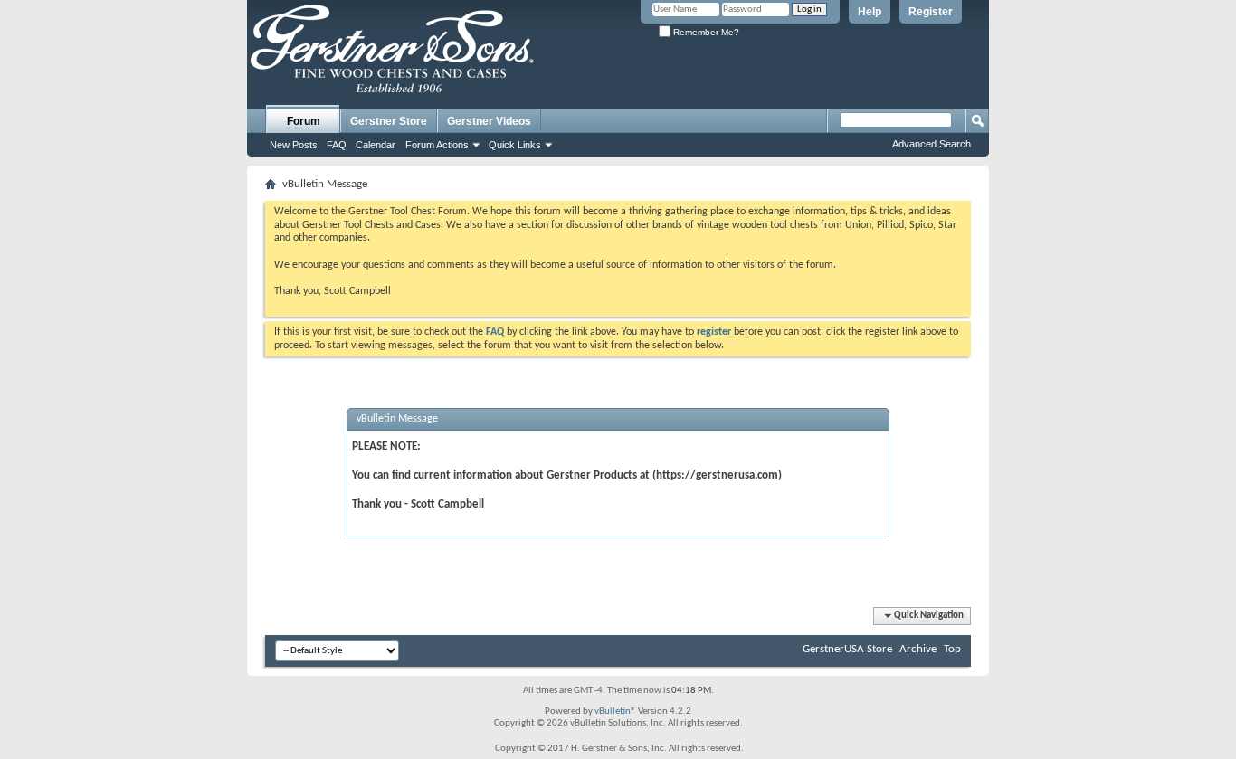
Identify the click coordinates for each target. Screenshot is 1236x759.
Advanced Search (931, 143)
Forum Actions (437, 144)
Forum (303, 121)
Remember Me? (704, 32)
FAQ (337, 144)
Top (952, 649)
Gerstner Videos (489, 121)
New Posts (294, 144)
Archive (918, 649)
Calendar (375, 144)
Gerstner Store (388, 121)
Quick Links (515, 144)
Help (869, 11)
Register (930, 11)
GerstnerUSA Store (847, 649)
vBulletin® (615, 711)
